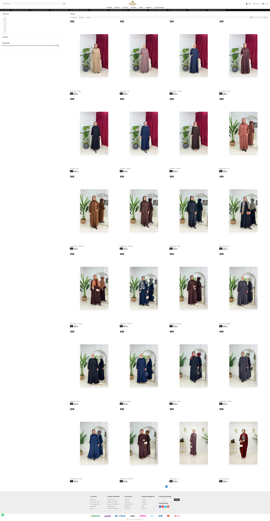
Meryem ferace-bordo (224, 478)
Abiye (5, 26)
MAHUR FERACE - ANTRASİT (225, 401)
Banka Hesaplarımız (94, 504)
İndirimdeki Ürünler (129, 504)
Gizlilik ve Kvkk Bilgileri (112, 502)
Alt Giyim (125, 7)
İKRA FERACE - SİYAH (74, 401)
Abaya (5, 17)
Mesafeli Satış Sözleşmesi (113, 508)
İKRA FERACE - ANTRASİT (224, 323)
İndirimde (88, 17)
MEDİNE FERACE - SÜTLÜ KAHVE (77, 246)
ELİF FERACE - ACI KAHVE (175, 168)
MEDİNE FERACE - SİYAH (174, 246)
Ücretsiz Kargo (73, 17)
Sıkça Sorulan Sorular (95, 502)
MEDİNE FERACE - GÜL (224, 168)
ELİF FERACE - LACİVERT (125, 168)
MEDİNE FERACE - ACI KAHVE (126, 246)
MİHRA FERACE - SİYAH (224, 246)
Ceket (5, 31)
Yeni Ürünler (127, 502)
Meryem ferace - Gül (174, 478)
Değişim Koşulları (111, 506)
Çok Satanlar (160, 7)
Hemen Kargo (81, 17)
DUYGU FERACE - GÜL (124, 91)
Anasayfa (127, 499)
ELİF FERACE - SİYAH (74, 168)
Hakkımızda (93, 499)
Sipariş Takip (127, 506)
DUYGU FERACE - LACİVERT (175, 91)
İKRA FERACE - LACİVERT (125, 401)
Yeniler (110, 7)
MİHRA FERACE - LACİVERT (126, 323)
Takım (140, 7)
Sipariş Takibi (93, 506)
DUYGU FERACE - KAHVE (224, 91)
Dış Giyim (133, 7)
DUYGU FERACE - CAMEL (75, 91)
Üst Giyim (116, 7)
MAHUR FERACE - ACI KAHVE (126, 478)
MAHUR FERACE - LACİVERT (76, 478)
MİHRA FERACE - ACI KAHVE (76, 323)
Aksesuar (148, 7)
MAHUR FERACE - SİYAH (174, 401)
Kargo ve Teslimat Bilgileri (113, 504)
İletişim (92, 508)
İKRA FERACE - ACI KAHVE (175, 323)
